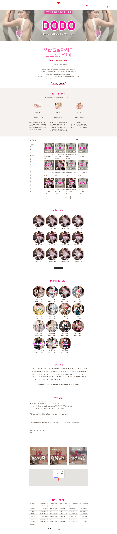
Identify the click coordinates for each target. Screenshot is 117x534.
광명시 (31, 171)
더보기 (65, 197)
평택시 (31, 177)
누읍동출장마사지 (52, 261)
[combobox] (82, 140)
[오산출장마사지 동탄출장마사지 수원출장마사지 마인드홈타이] (47, 528)
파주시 (31, 159)
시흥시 (31, 151)
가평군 (31, 153)
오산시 (31, 168)
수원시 (31, 165)
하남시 (31, 185)
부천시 (31, 149)
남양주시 (31, 188)
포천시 (31, 182)
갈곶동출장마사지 (78, 228)
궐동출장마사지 (52, 244)
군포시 (31, 164)
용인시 (31, 161)
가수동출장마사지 (52, 228)
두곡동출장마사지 (78, 261)
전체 (31, 146)
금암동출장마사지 (65, 244)
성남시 (31, 152)
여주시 (31, 156)
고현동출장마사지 (39, 244)
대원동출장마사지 (65, 261)
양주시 (31, 148)
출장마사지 (32, 155)
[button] (87, 5)
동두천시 (31, 169)
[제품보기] (49, 148)
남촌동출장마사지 (78, 244)
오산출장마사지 (39, 228)
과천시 (31, 181)
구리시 (31, 187)
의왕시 (31, 184)
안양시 (31, 158)
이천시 (31, 172)
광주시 (31, 175)
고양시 (31, 174)
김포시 (31, 162)
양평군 (31, 167)
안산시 (31, 178)
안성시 (31, 190)
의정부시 (31, 180)
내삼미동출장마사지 (39, 261)
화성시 (31, 191)
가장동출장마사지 (65, 228)
